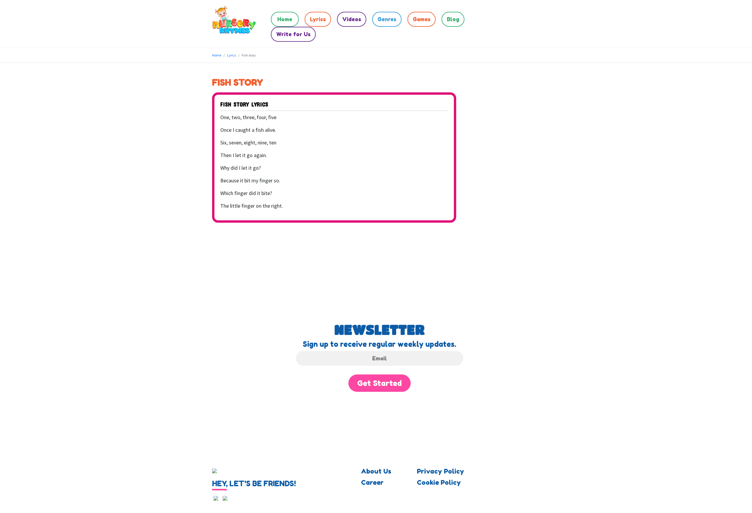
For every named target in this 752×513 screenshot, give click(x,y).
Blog (453, 19)
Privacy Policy (440, 471)
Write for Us (293, 34)
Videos (351, 19)
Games (421, 19)
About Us (376, 471)
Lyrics (318, 19)
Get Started (379, 383)
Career (372, 482)
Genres (386, 19)
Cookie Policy (439, 482)
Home (284, 19)
